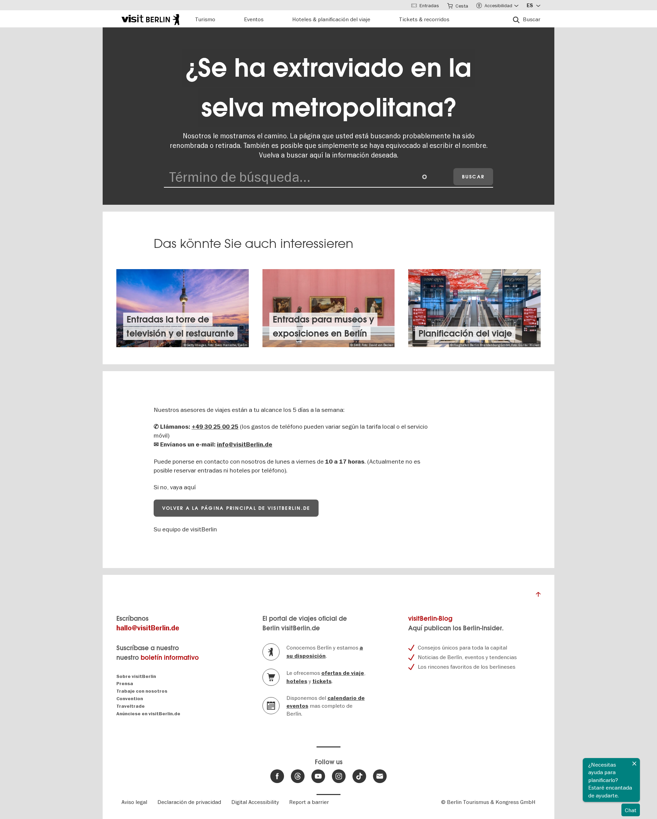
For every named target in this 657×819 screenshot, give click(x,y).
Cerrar (634, 763)
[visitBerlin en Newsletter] (380, 776)
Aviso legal (134, 801)
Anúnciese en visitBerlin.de (148, 714)
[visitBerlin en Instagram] (339, 776)
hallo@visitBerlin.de (147, 628)
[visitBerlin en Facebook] (277, 776)
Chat (630, 810)
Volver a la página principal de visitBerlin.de (236, 508)
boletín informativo (170, 658)
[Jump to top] (538, 596)
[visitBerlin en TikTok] (359, 776)
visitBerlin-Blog (430, 618)
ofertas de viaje (342, 673)
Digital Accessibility (255, 801)
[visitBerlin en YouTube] (318, 776)
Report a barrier (309, 801)
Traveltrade (130, 706)
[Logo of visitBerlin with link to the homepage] (150, 18)
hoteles (296, 681)
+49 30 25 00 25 (215, 427)
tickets (322, 681)
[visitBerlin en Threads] (298, 776)
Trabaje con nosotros (141, 691)
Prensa (124, 683)
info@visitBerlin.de (244, 445)
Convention (129, 699)
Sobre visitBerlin (136, 676)
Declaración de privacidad (189, 801)
